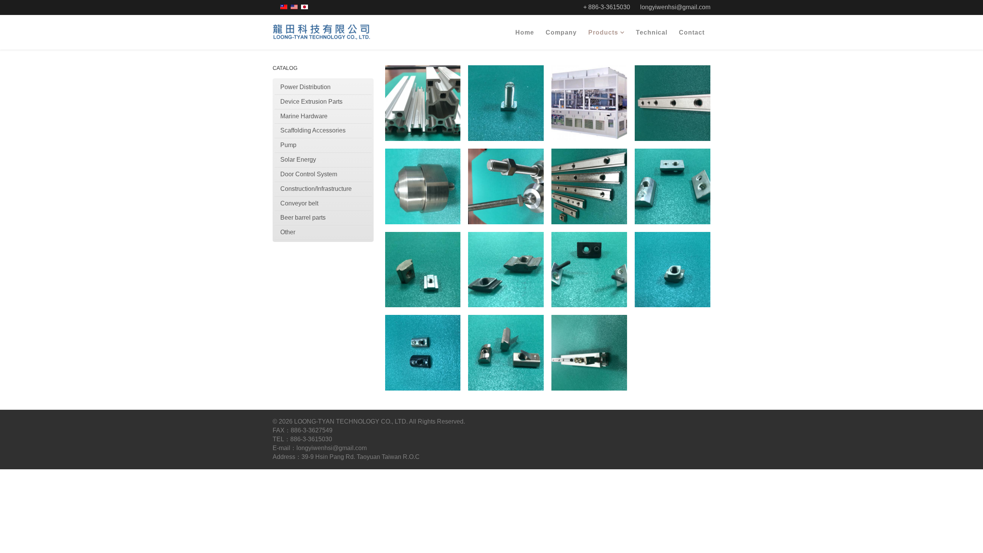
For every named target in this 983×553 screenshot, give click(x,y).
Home (524, 32)
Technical (651, 32)
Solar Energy (298, 159)
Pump (288, 145)
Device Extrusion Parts (311, 101)
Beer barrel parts (303, 217)
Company (561, 32)
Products (603, 32)
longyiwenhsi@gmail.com (675, 7)
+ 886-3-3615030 (606, 7)
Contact (692, 32)
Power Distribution (305, 87)
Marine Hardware (304, 116)
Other (287, 232)
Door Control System (308, 174)
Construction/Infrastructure (316, 188)
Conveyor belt (299, 203)
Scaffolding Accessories (313, 130)
